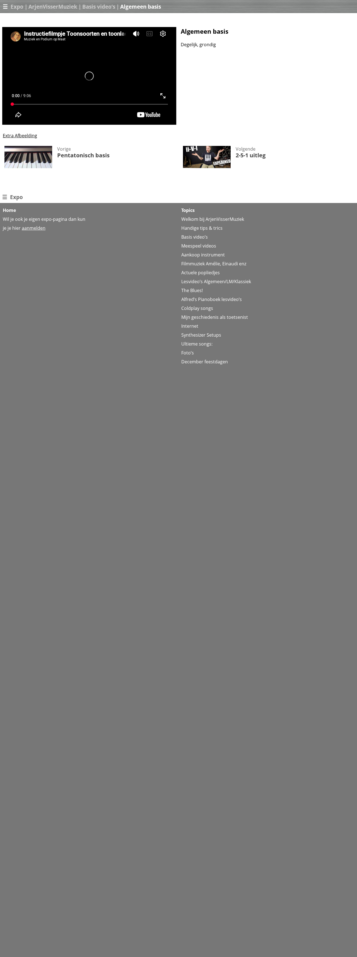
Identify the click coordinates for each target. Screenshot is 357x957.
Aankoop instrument (203, 255)
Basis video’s (98, 6)
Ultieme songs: (197, 344)
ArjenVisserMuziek (52, 6)
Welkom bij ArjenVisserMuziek (212, 219)
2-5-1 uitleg (251, 155)
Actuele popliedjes (200, 273)
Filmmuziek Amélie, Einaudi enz (213, 264)
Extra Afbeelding (20, 136)
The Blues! (192, 290)
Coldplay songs (197, 308)
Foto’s (187, 353)
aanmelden (33, 228)
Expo (17, 6)
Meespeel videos (198, 246)
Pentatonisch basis (83, 155)
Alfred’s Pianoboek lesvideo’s (211, 299)
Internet (189, 326)
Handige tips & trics (202, 228)
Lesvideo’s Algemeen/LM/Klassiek (216, 281)
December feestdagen (204, 362)
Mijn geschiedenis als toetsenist (214, 317)
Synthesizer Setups (201, 335)
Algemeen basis (140, 6)
